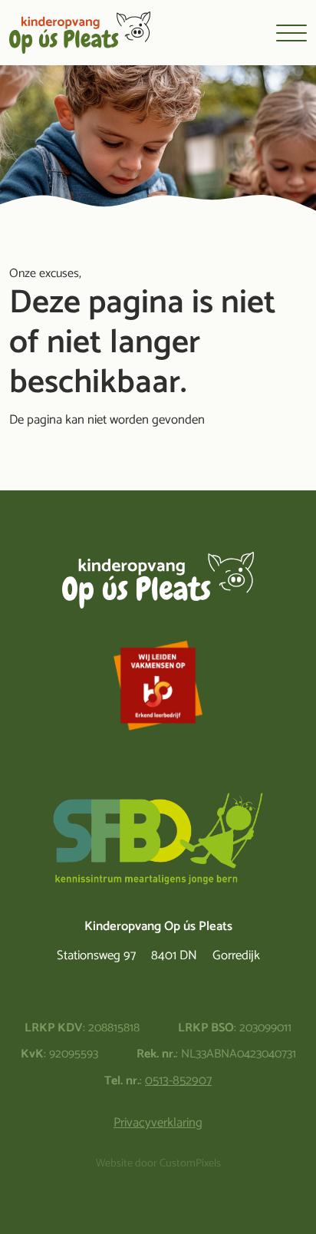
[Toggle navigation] (291, 33)
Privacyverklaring (158, 1123)
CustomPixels (190, 1164)
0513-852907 (178, 1081)
